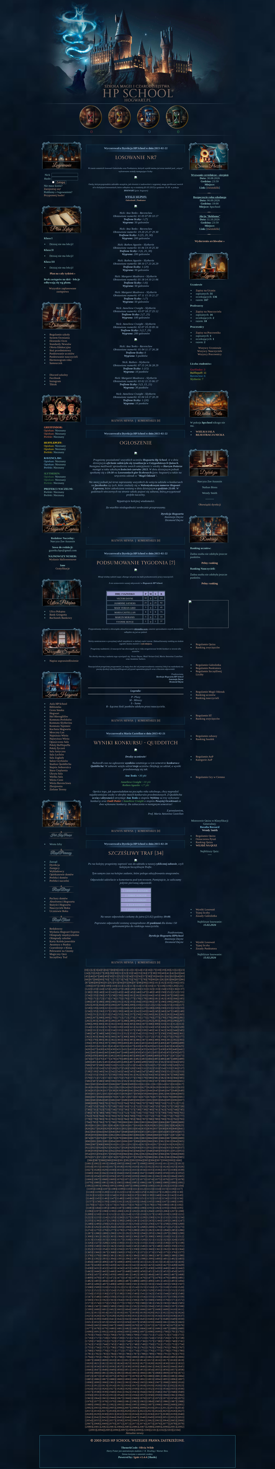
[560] (125, 1074)
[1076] (165, 1179)
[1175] (127, 1204)
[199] (169, 1001)
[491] (94, 1061)
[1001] (89, 1163)
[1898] (89, 1382)
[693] (156, 1100)
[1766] (173, 1347)
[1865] (134, 1372)
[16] (148, 969)
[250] (88, 1014)
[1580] (142, 1303)
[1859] (89, 1372)
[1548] (96, 1296)
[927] (119, 1147)
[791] (169, 1119)
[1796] (104, 1356)
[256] (125, 1014)
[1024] (165, 1166)
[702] (113, 1103)
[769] (131, 1115)
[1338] (180, 1242)
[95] (125, 982)
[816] (125, 1125)
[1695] (127, 1331)
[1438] (150, 1268)
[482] (138, 1058)
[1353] (96, 1249)
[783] (119, 1119)
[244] (150, 1011)
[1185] (104, 1207)
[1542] (150, 1293)
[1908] (165, 1382)
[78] (144, 979)
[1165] (149, 1201)
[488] (175, 1058)
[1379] (96, 1255)
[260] (150, 1014)
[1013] (180, 1163)
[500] (150, 1061)
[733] (107, 1109)
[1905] (142, 1382)
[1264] (112, 1226)
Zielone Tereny (58, 789)
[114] (138, 985)
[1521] (89, 1290)
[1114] (157, 1188)
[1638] (89, 1318)
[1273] (180, 1226)
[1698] (150, 1331)
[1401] (165, 1258)
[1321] (150, 1239)
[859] (94, 1134)
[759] (169, 1112)
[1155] (172, 1198)
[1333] (142, 1242)
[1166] (157, 1201)
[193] (131, 1001)
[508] (100, 1065)
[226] (138, 1008)
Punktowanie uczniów (61, 353)
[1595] (157, 1306)
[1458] (104, 1274)
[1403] (180, 1258)
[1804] (165, 1356)
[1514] (134, 1287)
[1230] (150, 1217)
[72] (115, 979)
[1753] (173, 1344)
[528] (125, 1068)
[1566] (134, 1299)
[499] (144, 1061)
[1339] (89, 1245)
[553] (181, 1071)
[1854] (150, 1369)
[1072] (134, 1179)
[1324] (173, 1239)
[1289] (104, 1233)
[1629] (119, 1315)
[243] (144, 1011)
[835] (144, 1128)
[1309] (157, 1236)
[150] (162, 992)
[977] (131, 1157)
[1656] (127, 1322)
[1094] (104, 1185)
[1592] (134, 1306)
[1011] (165, 1163)
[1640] (104, 1318)
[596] (150, 1080)
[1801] (142, 1356)
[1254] (134, 1223)
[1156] (179, 1198)
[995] (146, 1160)
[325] (156, 1027)
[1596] (165, 1306)
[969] (181, 1153)
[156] (100, 995)
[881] (131, 1138)
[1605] (134, 1309)
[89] (97, 982)
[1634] (157, 1315)
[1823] (112, 1363)
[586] (88, 1080)
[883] (144, 1138)
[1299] (180, 1233)
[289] (131, 1020)
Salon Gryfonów (58, 760)
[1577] (119, 1303)
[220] (100, 1008)
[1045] (127, 1172)
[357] (156, 1033)
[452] (150, 1052)
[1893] (150, 1379)
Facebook (54, 378)
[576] (125, 1077)
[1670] (134, 1325)
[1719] (112, 1337)
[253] (107, 1014)
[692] (150, 1100)
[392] (175, 1039)
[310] (162, 1023)
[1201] (126, 1211)
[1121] (112, 1192)
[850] (138, 1131)
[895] (119, 1141)
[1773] (127, 1350)
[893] (107, 1141)
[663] (169, 1093)
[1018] (119, 1166)
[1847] (96, 1369)
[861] (107, 1134)
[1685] (150, 1328)
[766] (113, 1115)
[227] (144, 1008)
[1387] (157, 1255)
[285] (107, 1020)
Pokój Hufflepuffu (59, 745)
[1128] (164, 1192)
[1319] (134, 1239)
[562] (138, 1074)
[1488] (134, 1280)
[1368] (112, 1252)
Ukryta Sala (56, 773)
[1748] (134, 1344)
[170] (88, 998)
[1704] (96, 1334)
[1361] (157, 1249)
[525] (107, 1068)
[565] (156, 1074)
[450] (138, 1052)
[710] (162, 1103)
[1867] (150, 1372)
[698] (88, 1103)
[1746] (119, 1344)
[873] (181, 1134)
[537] (181, 1068)
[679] (169, 1096)
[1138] (142, 1195)
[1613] (96, 1312)
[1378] (89, 1255)
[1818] (172, 1360)
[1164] (142, 1201)
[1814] (142, 1360)
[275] (144, 1017)
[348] (100, 1033)
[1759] (119, 1347)
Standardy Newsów (60, 344)
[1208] (180, 1211)
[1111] (135, 1188)
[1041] (96, 1172)
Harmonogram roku (60, 359)
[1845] (180, 1366)
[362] (88, 1036)
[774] (162, 1115)
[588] (100, 1080)
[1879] (142, 1375)
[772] (150, 1115)
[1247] (180, 1220)
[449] (131, 1052)
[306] (138, 1023)
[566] (162, 1074)
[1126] (149, 1192)
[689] (131, 1100)
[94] (120, 982)
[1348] (157, 1245)
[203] (94, 1004)
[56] (139, 976)
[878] (113, 1138)
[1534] (89, 1293)
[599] (169, 1080)
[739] (144, 1109)
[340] (150, 1030)
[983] (169, 1157)
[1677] (89, 1328)
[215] (169, 1004)
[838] (162, 1128)
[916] (150, 1144)
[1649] (173, 1318)
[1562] (104, 1299)
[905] (181, 1141)
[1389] (173, 1255)
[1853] (142, 1369)
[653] (107, 1093)
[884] (150, 1138)
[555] (94, 1074)
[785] (131, 1119)
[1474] (127, 1277)
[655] (119, 1093)
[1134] (112, 1195)
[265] (181, 1014)
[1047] (142, 1172)
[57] (144, 976)
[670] (113, 1096)
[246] (162, 1011)
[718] (113, 1106)
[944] (125, 1150)
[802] (138, 1122)
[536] (175, 1068)
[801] (131, 1122)
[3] (96, 969)
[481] (131, 1058)
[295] (169, 1020)
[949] (156, 1150)
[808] (175, 1122)
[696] (175, 1100)
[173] (107, 998)
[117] (156, 985)
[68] (96, 979)
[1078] (180, 1179)
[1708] (127, 1334)
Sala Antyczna (57, 751)
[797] (107, 1122)
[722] (138, 1106)
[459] (94, 1055)
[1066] (89, 1179)
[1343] (119, 1245)
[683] (94, 1100)
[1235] (89, 1220)
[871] (169, 1134)
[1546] (180, 1293)
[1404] (89, 1261)
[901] (156, 1141)
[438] (162, 1049)
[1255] (142, 1223)
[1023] (157, 1166)
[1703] (89, 1334)
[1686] (157, 1328)
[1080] (96, 1182)
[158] (113, 995)
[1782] (96, 1353)
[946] (138, 1150)
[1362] (165, 1249)
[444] (100, 1052)
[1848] (104, 1369)
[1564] (119, 1299)
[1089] (165, 1182)
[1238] (112, 1220)
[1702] (180, 1331)
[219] (94, 1008)
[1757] (104, 1347)
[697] (181, 1100)
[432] (125, 1049)
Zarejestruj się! (52, 188)
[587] (94, 1080)
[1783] (104, 1353)
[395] (94, 1042)
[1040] (89, 1172)
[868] (150, 1134)
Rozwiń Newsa (122, 421)
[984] (175, 1157)
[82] (163, 979)
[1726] (165, 1337)
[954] (88, 1153)
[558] (113, 1074)
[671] (119, 1096)
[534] (162, 1068)
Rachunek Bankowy (60, 617)
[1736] (142, 1341)
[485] (156, 1058)
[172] (100, 998)
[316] (100, 1027)
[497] (131, 1061)
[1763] (150, 1347)
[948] (150, 1150)
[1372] (142, 1252)
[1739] (165, 1341)
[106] (89, 985)
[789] (156, 1119)
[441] (181, 1049)
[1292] (127, 1233)
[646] (162, 1090)
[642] (138, 1090)
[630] (162, 1087)
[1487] (127, 1280)
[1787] (134, 1353)
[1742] (89, 1344)
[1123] (127, 1192)
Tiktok (53, 384)
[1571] (173, 1299)
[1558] (173, 1296)
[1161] (119, 1201)
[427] (94, 1049)
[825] (181, 1125)
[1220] (172, 1214)
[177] (131, 998)
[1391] (89, 1258)
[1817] (165, 1360)
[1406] (104, 1261)
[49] (106, 976)
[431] (119, 1049)
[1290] (112, 1233)
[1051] (173, 1172)
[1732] (112, 1341)
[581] (156, 1077)
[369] (131, 1036)
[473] (181, 1055)
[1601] (104, 1309)
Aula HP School (58, 703)
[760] (175, 1112)
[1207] (172, 1211)
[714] (88, 1106)
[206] (113, 1004)
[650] (88, 1093)
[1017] (112, 1166)
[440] (175, 1049)
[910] (113, 1144)
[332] (100, 1030)
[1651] (89, 1322)
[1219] (165, 1214)
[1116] (171, 1188)
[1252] (119, 1223)
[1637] (180, 1315)
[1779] (173, 1350)
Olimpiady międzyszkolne (64, 935)
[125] (107, 988)
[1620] (150, 1312)
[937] (181, 1147)
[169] (181, 995)
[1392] (96, 1258)
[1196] (89, 1211)
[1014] (89, 1166)
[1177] (142, 1204)
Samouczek (55, 363)
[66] (87, 979)
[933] (156, 1147)
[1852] (134, 1369)
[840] (175, 1128)
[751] (119, 1112)
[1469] (89, 1277)
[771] (144, 1115)
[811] (94, 1125)
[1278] (119, 1230)
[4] (99, 969)
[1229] (142, 1217)
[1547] (89, 1296)
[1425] (150, 1264)
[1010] (157, 1163)
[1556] (157, 1296)
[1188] (127, 1207)
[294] (162, 1020)
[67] (91, 979)
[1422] (127, 1264)
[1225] (112, 1217)
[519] (169, 1065)
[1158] (97, 1201)
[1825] (127, 1363)
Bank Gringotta (58, 614)
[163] (144, 995)
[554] (88, 1074)
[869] (156, 1134)
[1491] (157, 1280)
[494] (113, 1061)
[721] (131, 1106)
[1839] (134, 1366)
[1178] (149, 1204)
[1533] (180, 1290)
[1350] (173, 1245)
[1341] (104, 1245)
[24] (87, 973)
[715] (94, 1106)
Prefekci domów (58, 877)
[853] (156, 1131)
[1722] (134, 1337)
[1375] (165, 1252)
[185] (181, 998)
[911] (119, 1144)
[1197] (96, 1211)
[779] (94, 1119)
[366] (113, 1036)
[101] (156, 982)
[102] (162, 982)
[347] (94, 1033)
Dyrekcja (54, 864)
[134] (162, 988)
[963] (144, 1153)
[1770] (104, 1350)
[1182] (179, 1204)
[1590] (119, 1306)
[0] (86, 969)
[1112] (142, 1188)
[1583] (165, 1303)
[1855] (157, 1369)
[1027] (89, 1169)
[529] (131, 1068)
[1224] (104, 1217)
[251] (94, 1014)
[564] (150, 1074)
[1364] (180, 1249)
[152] (175, 992)
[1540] (134, 1293)
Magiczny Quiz (58, 954)
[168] (175, 995)
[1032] (127, 1169)
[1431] (96, 1268)
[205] (107, 1004)
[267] (94, 1017)
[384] (125, 1039)
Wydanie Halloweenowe (62, 559)
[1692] (104, 1331)
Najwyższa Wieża (59, 738)
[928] (125, 1147)
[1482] (89, 1280)
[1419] (104, 1264)
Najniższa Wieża (58, 735)
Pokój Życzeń (57, 748)
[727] (169, 1106)
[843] (94, 1131)
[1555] (150, 1296)
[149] (156, 992)
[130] (138, 988)
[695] (169, 1100)
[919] (169, 1144)
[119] (168, 985)
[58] (149, 976)
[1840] (142, 1366)
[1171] (97, 1204)
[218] (88, 1008)
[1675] (173, 1325)
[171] (94, 998)
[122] (88, 988)
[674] (138, 1096)
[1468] (180, 1274)
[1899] (96, 1382)
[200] (175, 1001)
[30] (115, 973)
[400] (125, 1042)
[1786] (127, 1353)
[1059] (134, 1176)
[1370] (127, 1252)
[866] (138, 1134)
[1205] (157, 1211)
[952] (175, 1150)
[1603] (119, 1309)
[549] (156, 1071)
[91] (106, 982)
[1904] (134, 1382)
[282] (88, 1020)
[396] (100, 1042)
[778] (88, 1119)
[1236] (96, 1220)
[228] (150, 1008)
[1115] (164, 1188)
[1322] (157, 1239)
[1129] (172, 1192)
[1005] (119, 1163)
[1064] (173, 1176)
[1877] (127, 1375)
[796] (100, 1122)
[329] (181, 1027)
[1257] (157, 1223)
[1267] (134, 1226)
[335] (119, 1030)
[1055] (104, 1176)
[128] (125, 988)
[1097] (127, 1185)
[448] (125, 1052)
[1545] (173, 1293)
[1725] (157, 1337)
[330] (88, 1030)
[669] (107, 1096)
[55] (134, 976)
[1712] (157, 1334)
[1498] (112, 1283)
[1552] (127, 1296)
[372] (150, 1036)
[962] (138, 1153)
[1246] (173, 1220)
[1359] (142, 1249)
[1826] (134, 1363)
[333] (107, 1030)
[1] (89, 969)
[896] (125, 1141)
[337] (131, 1030)
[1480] (173, 1277)
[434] (138, 1049)
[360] (175, 1033)
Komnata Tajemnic (60, 726)
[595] (144, 1080)
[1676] (180, 1325)
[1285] (173, 1230)
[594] (138, 1080)
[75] (129, 979)
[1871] (180, 1372)
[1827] (142, 1363)
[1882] (165, 1375)
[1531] (165, 1290)
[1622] (165, 1312)
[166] (162, 995)
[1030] (112, 1169)
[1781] (89, 1353)
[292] (150, 1020)
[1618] (134, 1312)
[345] (181, 1030)
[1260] (180, 1223)
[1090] (173, 1182)
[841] (181, 1128)
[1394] (112, 1258)
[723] (144, 1106)
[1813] (134, 1360)
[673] (131, 1096)
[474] (88, 1058)
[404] (150, 1042)
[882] (138, 1138)
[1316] (112, 1239)
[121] (180, 985)
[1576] (112, 1303)
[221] (107, 1008)
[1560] (89, 1299)
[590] (113, 1080)
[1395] (119, 1258)
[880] (125, 1138)
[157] (107, 995)
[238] (113, 1011)
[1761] (134, 1347)
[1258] (165, 1223)
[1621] (157, 1312)
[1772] (119, 1350)
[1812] (127, 1360)
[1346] (142, 1245)
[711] (169, 1103)
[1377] (180, 1252)
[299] (94, 1023)
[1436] (134, 1268)
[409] (181, 1042)
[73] (120, 979)
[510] (113, 1065)
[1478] (157, 1277)
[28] (106, 973)
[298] (88, 1023)
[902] (162, 1141)
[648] (175, 1090)
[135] (169, 988)
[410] (88, 1046)
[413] (106, 1046)
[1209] (89, 1214)
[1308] (150, 1236)
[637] (107, 1090)
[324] (150, 1027)
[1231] (157, 1217)
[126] (113, 988)
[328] (175, 1027)
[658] (138, 1093)
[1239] (119, 1220)
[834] (138, 1128)
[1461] (127, 1274)
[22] (177, 969)
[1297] (165, 1233)
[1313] (89, 1239)
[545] (131, 1071)
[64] (177, 976)
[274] (138, 1017)
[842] (88, 1131)
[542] (113, 1071)
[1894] (157, 1379)
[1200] (119, 1211)
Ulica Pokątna (57, 611)
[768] (125, 1115)
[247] (169, 1011)
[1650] (180, 1318)
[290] (138, 1020)
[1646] (150, 1318)
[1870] (173, 1372)
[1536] (104, 1293)
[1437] (142, 1268)
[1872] (89, 1375)
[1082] (112, 1182)
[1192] (157, 1207)
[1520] (180, 1287)
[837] (156, 1128)
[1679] (104, 1328)
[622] (113, 1087)
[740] (150, 1109)
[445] (107, 1052)
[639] (119, 1090)
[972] (100, 1157)
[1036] (157, 1169)
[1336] (165, 1242)
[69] (101, 979)
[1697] (142, 1331)
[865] (131, 1134)
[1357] (127, 1249)
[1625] (89, 1315)
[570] (88, 1077)
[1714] (172, 1334)
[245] (156, 1011)
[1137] (134, 1195)
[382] (113, 1039)
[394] (88, 1042)
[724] (150, 1106)
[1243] (150, 1220)
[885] (156, 1138)
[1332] (134, 1242)
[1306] (134, 1236)
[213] (156, 1004)
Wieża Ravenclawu (60, 783)
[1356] (119, 1249)
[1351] (180, 1245)
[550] (162, 1071)
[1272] (173, 1226)
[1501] (134, 1283)
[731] (94, 1109)
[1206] (165, 1211)
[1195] (179, 1207)
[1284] (165, 1230)
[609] (131, 1084)
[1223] (96, 1217)
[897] (131, 1141)
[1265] (119, 1226)
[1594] (150, 1306)
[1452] (157, 1271)
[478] (113, 1058)
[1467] (173, 1274)
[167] (169, 995)
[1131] (89, 1195)
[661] (156, 1093)
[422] (162, 1046)
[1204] (149, 1211)
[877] (107, 1138)
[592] (125, 1080)
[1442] (180, 1268)
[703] (119, 1103)
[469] (156, 1055)
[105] (181, 982)
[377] (181, 1036)
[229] (156, 1008)
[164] (150, 995)
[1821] (96, 1363)
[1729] (89, 1341)
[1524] (112, 1290)
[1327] (96, 1242)
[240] (125, 1011)
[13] (134, 969)
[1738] (157, 1341)
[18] (158, 969)
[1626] (96, 1315)
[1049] (157, 1172)
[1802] (150, 1356)
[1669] (127, 1325)
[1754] (180, 1344)
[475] (94, 1058)
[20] (168, 969)
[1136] (127, 1195)
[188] (100, 1001)
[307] (144, 1023)
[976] (125, 1157)
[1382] (119, 1255)
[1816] (157, 1360)
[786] (138, 1119)
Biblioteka (55, 706)
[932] (150, 1147)
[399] (119, 1042)
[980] (150, 1157)
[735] (119, 1109)
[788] (150, 1119)
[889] (181, 1138)
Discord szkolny (58, 374)
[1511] (111, 1287)
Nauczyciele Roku (59, 907)
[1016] (104, 1166)
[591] (119, 1080)
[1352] (89, 1249)
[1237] (104, 1220)
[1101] (157, 1185)
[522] (88, 1068)
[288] (125, 1020)
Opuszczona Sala (59, 741)
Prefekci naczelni (59, 880)
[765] (107, 1115)
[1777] (157, 1350)
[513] (131, 1065)
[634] (88, 1090)
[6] (106, 969)
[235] (94, 1011)
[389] (156, 1039)
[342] (162, 1030)
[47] (96, 976)
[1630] (127, 1315)
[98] (140, 982)
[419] (144, 1046)
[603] (94, 1084)
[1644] (134, 1318)
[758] (162, 1112)
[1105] (90, 1188)
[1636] (173, 1315)
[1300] (89, 1236)
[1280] (134, 1230)
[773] (156, 1115)
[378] (88, 1039)
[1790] (157, 1353)
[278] (162, 1017)
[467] (144, 1055)
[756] (150, 1112)
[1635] (165, 1315)
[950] (162, 1150)
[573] (107, 1077)
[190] (113, 1001)
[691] (144, 1100)
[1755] (89, 1347)
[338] (138, 1030)
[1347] (150, 1245)
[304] (125, 1023)
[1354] (104, 1249)
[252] (100, 1014)
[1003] (104, 1163)
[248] (175, 1011)
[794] (88, 1122)
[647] (169, 1090)
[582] (162, 1077)
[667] (94, 1096)
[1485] (112, 1280)
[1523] (104, 1290)
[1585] (180, 1303)
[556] (100, 1074)
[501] (156, 1061)
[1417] (89, 1264)
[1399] (150, 1258)
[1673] (157, 1325)
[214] (162, 1004)
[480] (125, 1058)
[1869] (165, 1372)
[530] (138, 1068)
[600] (175, 1080)
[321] (131, 1027)
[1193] (164, 1207)
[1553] (134, 1296)
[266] (88, 1017)
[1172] (104, 1204)
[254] (113, 1014)
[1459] (112, 1274)
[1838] (127, 1366)
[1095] (112, 1185)
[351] (119, 1033)
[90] (101, 982)
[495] (119, 1061)
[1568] (150, 1299)
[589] (107, 1080)
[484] (150, 1058)
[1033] (134, 1169)
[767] (119, 1115)
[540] (100, 1071)
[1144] (89, 1198)
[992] (128, 1160)
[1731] (104, 1341)
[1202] (134, 1211)
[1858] (180, 1369)
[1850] (119, 1369)
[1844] (173, 1366)
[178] (138, 998)
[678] (162, 1096)
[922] (88, 1147)
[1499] (119, 1283)
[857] (181, 1131)
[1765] (165, 1347)
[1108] (113, 1188)
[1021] (142, 1166)
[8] (113, 969)
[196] (150, 1001)
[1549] (104, 1296)
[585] (181, 1077)
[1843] (165, 1366)
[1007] (134, 1163)
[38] (153, 973)
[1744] (104, 1344)
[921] (181, 1144)
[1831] (173, 1363)
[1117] (179, 1188)
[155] (94, 995)
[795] (94, 1122)
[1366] (96, 1252)
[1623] (173, 1312)
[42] (172, 973)
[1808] (96, 1360)
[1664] (89, 1325)
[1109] (120, 1188)
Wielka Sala (56, 776)
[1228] (134, 1217)
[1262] (96, 1226)
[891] (94, 1141)
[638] (113, 1090)
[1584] (173, 1303)
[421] (156, 1046)
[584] (175, 1077)
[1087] (150, 1182)
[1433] (112, 1268)
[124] (100, 988)
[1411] (142, 1261)
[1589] (112, 1306)
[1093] (97, 1185)
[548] (150, 1071)
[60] (158, 976)
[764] (100, 1115)
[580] (150, 1077)
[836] (150, 1128)
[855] (169, 1131)
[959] (119, 1153)
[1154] (164, 1198)
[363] (94, 1036)
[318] (113, 1027)
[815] (119, 1125)
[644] (150, 1090)
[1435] (127, 1268)
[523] (94, 1068)
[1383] (127, 1255)
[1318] (127, 1239)
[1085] (134, 1182)
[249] (181, 1011)
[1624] (180, 1312)
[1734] (127, 1341)
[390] (162, 1039)
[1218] (157, 1214)
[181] (156, 998)
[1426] (157, 1264)
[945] (131, 1150)
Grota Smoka (56, 710)
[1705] (104, 1334)
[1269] (150, 1226)
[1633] (150, 1315)
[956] (100, 1153)
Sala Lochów (56, 754)
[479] (119, 1058)
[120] (174, 985)
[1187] (119, 1207)
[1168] (172, 1201)
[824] (175, 1125)
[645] (156, 1090)
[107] (95, 985)
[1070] (119, 1179)
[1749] (142, 1344)
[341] (156, 1030)
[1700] (165, 1331)
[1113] (149, 1188)
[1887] (104, 1379)
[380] (100, 1039)
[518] (162, 1065)
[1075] (157, 1179)
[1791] (165, 1353)
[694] (162, 1100)
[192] (125, 1001)
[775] (169, 1115)
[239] (119, 1011)
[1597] (173, 1306)
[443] (94, 1052)
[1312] (180, 1236)
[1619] (142, 1312)
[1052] (180, 1172)
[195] (144, 1001)
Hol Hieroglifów (58, 716)
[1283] (157, 1230)
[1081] (104, 1182)
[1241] (134, 1220)
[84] (172, 979)
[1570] (165, 1299)
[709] (156, 1103)
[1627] (104, 1315)
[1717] (96, 1337)
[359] (169, 1033)
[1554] (142, 1296)
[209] (131, 1004)
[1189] (134, 1207)
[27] (101, 973)
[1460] (119, 1274)
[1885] (89, 1379)
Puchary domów (58, 898)
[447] (119, 1052)
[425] (181, 1046)
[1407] (112, 1261)
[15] (144, 969)
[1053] (89, 1176)
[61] (163, 976)
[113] (132, 985)
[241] (131, 1011)
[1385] (142, 1255)
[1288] (96, 1233)
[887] (169, 1138)
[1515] (142, 1287)
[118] (162, 985)
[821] (156, 1125)
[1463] (142, 1274)
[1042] (104, 1172)
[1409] (127, 1261)
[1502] (142, 1283)
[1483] (96, 1280)
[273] (131, 1017)
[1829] (157, 1363)
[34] (134, 973)
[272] (125, 1017)
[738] (138, 1109)
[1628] (112, 1315)
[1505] (165, 1283)
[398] (113, 1042)
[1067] (96, 1179)
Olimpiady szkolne (60, 938)
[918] (162, 1144)
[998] (165, 1160)
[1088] (157, 1182)
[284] (100, 1020)
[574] (113, 1077)
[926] (113, 1147)
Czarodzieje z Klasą (60, 947)
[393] (181, 1039)
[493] (107, 1061)
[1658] (142, 1322)
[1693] (112, 1331)
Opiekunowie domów (61, 874)
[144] (125, 992)
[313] (181, 1023)
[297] (181, 1020)
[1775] (142, 1350)
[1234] (180, 1217)
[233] (181, 1008)
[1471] (104, 1277)
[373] (156, 1036)
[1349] (165, 1245)
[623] (119, 1087)
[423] (169, 1046)
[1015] (96, 1166)
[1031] (119, 1169)
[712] (175, 1103)
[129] (131, 988)
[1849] (112, 1369)
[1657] (134, 1322)
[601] (181, 1080)
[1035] (150, 1169)
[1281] (142, 1230)
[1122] (119, 1192)
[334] (113, 1030)
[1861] (104, 1372)
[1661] (165, 1322)
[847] (119, 1131)
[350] (113, 1033)
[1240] (127, 1220)
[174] (113, 998)
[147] (144, 992)
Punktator (141, 200)
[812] (100, 1125)
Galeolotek (130, 200)
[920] (175, 1144)
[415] (119, 1046)
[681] (181, 1096)
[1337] (173, 1242)
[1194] (172, 1207)
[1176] (134, 1204)
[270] (113, 1017)
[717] (107, 1106)
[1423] (134, 1264)
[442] (88, 1052)
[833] (131, 1128)
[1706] (112, 1334)
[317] (107, 1027)
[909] (107, 1144)
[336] (125, 1030)
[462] (113, 1055)
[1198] (104, 1211)
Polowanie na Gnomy (61, 950)
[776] (175, 1115)
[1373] (150, 1252)
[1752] (165, 1344)
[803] (144, 1122)
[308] (150, 1023)
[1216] (142, 1214)
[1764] (157, 1347)
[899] (144, 1141)
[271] (119, 1017)
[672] (125, 1096)
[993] (134, 1160)
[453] (156, 1052)
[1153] (157, 1198)
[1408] (119, 1261)
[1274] (89, 1230)
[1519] (172, 1287)
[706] (138, 1103)
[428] (100, 1049)
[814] (113, 1125)
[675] (144, 1096)
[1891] (134, 1379)
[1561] (96, 1299)
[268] (100, 1017)
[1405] (96, 1261)
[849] (131, 1131)
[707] (144, 1103)
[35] (139, 973)
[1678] (96, 1328)
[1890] (127, 1379)
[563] (144, 1074)
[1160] (112, 1201)
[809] (181, 1122)
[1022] (150, 1166)
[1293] (134, 1233)
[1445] (104, 1271)
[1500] (127, 1283)
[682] (88, 1100)
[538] (88, 1071)
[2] (93, 969)
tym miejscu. (146, 644)
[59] (153, 976)
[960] (125, 1153)
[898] (138, 1141)
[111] (120, 985)
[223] (119, 1008)
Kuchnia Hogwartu (60, 729)
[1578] (127, 1303)
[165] (156, 995)
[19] (163, 969)
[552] (175, 1071)
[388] (150, 1039)
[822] (162, 1125)
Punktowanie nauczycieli (63, 356)
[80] (153, 979)
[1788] (142, 1353)
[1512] (119, 1287)
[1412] (150, 1261)
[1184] (97, 1207)
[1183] (89, 1207)
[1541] (142, 1293)
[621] (107, 1087)
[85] (177, 979)
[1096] (119, 1185)
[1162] (127, 1201)
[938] (88, 1150)
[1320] (142, 1239)
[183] (169, 998)
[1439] (157, 1268)
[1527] (134, 1290)
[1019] (127, 1166)
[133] (156, 988)
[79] (149, 979)
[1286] (180, 1230)
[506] (88, 1065)
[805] (156, 1122)
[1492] (165, 1280)
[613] (156, 1084)
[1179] (157, 1204)
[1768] (89, 1350)
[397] (107, 1042)
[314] (88, 1027)
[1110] (127, 1188)
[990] (115, 1160)
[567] (169, 1074)
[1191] (149, 1207)
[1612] (89, 1312)
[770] (138, 1115)
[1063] (165, 1176)
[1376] (173, 1252)
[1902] (119, 1382)
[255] (119, 1014)
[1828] (150, 1363)
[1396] (127, 1258)
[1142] (172, 1195)
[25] (91, 973)
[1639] (96, 1318)
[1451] (150, 1271)
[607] (119, 1084)
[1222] (89, 1217)
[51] (115, 976)
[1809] (104, 1360)
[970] (88, 1157)
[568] (175, 1074)
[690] (138, 1100)
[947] (144, 1150)
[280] (175, 1017)
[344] (175, 1030)
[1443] (89, 1271)
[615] (169, 1084)
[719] (119, 1106)
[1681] (119, 1328)
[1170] (89, 1204)
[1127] (157, 1192)
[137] (181, 988)
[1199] (111, 1211)
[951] (169, 1150)
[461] (107, 1055)
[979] (144, 1157)
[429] (107, 1049)
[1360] (150, 1249)
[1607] (150, 1309)
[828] (100, 1128)
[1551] (119, 1296)
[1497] (104, 1283)
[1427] (165, 1264)
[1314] (96, 1239)
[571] (94, 1077)
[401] (131, 1042)
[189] (107, 1001)
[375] (169, 1036)
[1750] (150, 1344)
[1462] (134, 1274)
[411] (94, 1046)
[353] (131, 1033)
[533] (156, 1068)
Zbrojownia (56, 786)
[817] (131, 1125)
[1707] (119, 1334)
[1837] (119, 1366)
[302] (113, 1023)
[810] (88, 1125)
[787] (144, 1119)
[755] (144, 1112)
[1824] (119, 1363)
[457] (181, 1052)
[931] (144, 1147)
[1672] (150, 1325)
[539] (94, 1071)
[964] (150, 1153)
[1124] (134, 1192)
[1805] (173, 1356)
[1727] (173, 1337)
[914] (137, 1144)
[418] (137, 1046)
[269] (107, 1017)
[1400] (157, 1258)
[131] (144, 988)
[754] (138, 1112)
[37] (149, 973)
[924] (100, 1147)
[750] (113, 1112)
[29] (110, 973)
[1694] (119, 1331)
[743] (169, 1109)
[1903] (127, 1382)
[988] (103, 1160)
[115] (144, 985)
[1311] (172, 1236)
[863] (119, 1134)
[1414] (165, 1261)
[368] (125, 1036)
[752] (125, 1112)
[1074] (150, 1179)
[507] (94, 1065)
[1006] (127, 1163)
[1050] (165, 1172)
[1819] (180, 1360)
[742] (162, 1109)
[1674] (165, 1325)
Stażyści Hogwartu (60, 904)
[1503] (150, 1283)
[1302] (104, 1236)
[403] (144, 1042)
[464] (125, 1055)
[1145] (97, 1198)
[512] (125, 1065)
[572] (100, 1077)
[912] (125, 1144)
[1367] (104, 1252)
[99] (144, 982)
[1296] (157, 1233)
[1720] (119, 1337)
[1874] (104, 1375)
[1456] (89, 1274)
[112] (126, 985)
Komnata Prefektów (60, 719)
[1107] (105, 1188)
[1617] (127, 1312)
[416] (125, 1046)
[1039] (180, 1169)
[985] (181, 1157)
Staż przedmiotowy (60, 350)
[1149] (127, 1198)
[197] (156, 1001)
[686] (113, 1100)
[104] (175, 982)
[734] (113, 1109)
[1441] (173, 1268)
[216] (175, 1004)
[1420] (112, 1264)
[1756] (96, 1347)
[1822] (104, 1363)
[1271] (165, 1226)
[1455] (180, 1271)
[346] (88, 1033)
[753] (131, 1112)
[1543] (157, 1293)
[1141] (164, 1195)
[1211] (104, 1214)
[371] (144, 1036)
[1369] (119, 1252)
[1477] (150, 1277)
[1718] (104, 1337)
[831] (119, 1128)
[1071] (127, 1179)
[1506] (173, 1283)
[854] (162, 1131)
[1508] (89, 1287)
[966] (162, 1153)
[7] (109, 969)
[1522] (96, 1290)
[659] (144, 1093)
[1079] (89, 1182)
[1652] (96, 1322)
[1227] (127, 1217)
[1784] (112, 1353)
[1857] (173, 1369)
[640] (125, 1090)
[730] (88, 1109)
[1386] (150, 1255)
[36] (144, 973)
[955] (94, 1153)
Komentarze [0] (149, 421)
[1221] (180, 1214)
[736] (125, 1109)
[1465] (157, 1274)
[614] (162, 1084)
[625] (131, 1087)
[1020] (134, 1166)
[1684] (142, 1328)
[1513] (127, 1287)
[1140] (157, 1195)
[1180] (164, 1204)
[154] (88, 995)
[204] (100, 1004)
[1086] (142, 1182)
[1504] (157, 1283)
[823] (169, 1125)
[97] (135, 982)
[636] (100, 1090)
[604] (100, 1084)
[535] (169, 1068)
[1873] (96, 1375)
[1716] (89, 1337)
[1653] (104, 1322)
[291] (144, 1020)
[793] (181, 1119)
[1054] (96, 1176)
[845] (107, 1131)
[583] (169, 1077)
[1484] (104, 1280)
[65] (182, 976)
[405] (156, 1042)
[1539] (127, 1293)
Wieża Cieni (56, 779)
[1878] (134, 1375)
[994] (140, 1160)
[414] (113, 1046)
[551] (169, 1071)
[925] (107, 1147)
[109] (107, 985)
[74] (125, 979)
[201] (181, 1001)
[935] (169, 1147)
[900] (150, 1141)
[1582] (157, 1303)
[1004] (112, 1163)
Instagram (55, 381)
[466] (138, 1055)
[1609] (165, 1309)
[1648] (165, 1318)
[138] (88, 992)
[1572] (180, 1299)
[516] (150, 1065)
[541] (107, 1071)
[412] (100, 1046)
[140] (100, 992)
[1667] (112, 1325)
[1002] (96, 1163)
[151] (169, 992)
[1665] (96, 1325)
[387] (144, 1039)
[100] (150, 982)
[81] (158, 979)
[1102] (165, 1185)
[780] (100, 1119)
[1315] (104, 1239)
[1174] (119, 1204)
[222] (113, 1008)
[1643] (127, 1318)
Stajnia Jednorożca (60, 767)
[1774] (134, 1350)
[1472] (112, 1277)
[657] (131, 1093)
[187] (94, 1001)
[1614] (104, 1312)
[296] (175, 1020)
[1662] (173, 1322)
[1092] (89, 1185)
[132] (150, 988)
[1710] (142, 1334)
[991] (121, 1160)
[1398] (142, 1258)
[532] (150, 1068)
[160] (125, 995)
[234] (88, 1011)
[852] (150, 1131)
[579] (144, 1077)
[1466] (165, 1274)
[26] (96, 973)
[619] (94, 1087)
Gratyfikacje (63, 568)
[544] (125, 1071)
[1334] (150, 1242)
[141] (107, 992)
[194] (138, 1001)
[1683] (134, 1328)
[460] (100, 1055)
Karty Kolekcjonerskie (62, 941)
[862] (113, 1134)
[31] (120, 973)
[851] (144, 1131)
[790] (162, 1119)
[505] (181, 1061)
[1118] (89, 1192)
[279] (169, 1017)
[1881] (157, 1375)
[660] (150, 1093)
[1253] (127, 1223)
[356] (150, 1033)
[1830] (165, 1363)
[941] (107, 1150)
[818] (137, 1125)
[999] (171, 1160)
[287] (119, 1020)
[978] (138, 1157)
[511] (119, 1065)
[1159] (104, 1201)
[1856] (165, 1369)
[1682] (127, 1328)
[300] (100, 1023)
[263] (169, 1014)
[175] (119, 998)
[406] (162, 1042)
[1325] (180, 1239)
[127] (119, 988)
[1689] (180, 1328)
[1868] (157, 1372)
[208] (125, 1004)
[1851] (127, 1369)
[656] (125, 1093)
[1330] (119, 1242)
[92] (111, 982)
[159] (119, 995)
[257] (131, 1014)
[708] (150, 1103)
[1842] (157, 1366)
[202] (88, 1004)
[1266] (127, 1226)
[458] (88, 1055)
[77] (139, 979)
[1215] (134, 1214)
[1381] (112, 1255)
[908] (100, 1144)
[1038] (173, 1169)
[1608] (157, 1309)
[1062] (157, 1176)
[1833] (89, 1366)
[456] (175, 1052)
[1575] (104, 1303)
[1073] (142, 1179)
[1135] (119, 1195)
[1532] (173, 1290)
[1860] (96, 1372)
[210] (138, 1004)
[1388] (165, 1255)
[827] (94, 1128)
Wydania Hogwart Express (64, 931)
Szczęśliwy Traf (58, 957)
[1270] (157, 1226)
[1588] (104, 1306)
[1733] (119, 1341)
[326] (162, 1027)
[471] (169, 1055)
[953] (181, 1150)
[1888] (112, 1379)
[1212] (111, 1214)
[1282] (150, 1230)
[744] (175, 1109)
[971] (94, 1157)
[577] (131, 1077)
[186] (88, 1001)
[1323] (165, 1239)
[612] (150, 1084)
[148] (150, 992)
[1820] (89, 1363)
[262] (162, 1014)
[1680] (112, 1328)
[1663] (180, 1322)
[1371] (134, 1252)
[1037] (165, 1169)
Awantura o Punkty (60, 944)
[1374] (157, 1252)
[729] (181, 1106)
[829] (107, 1128)
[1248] (89, 1223)
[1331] (127, 1242)
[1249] (96, 1223)
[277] (156, 1017)
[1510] (104, 1287)
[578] (138, 1077)
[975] (119, 1157)
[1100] (150, 1185)
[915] (144, 1144)
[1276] (104, 1230)
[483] (144, 1058)
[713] (181, 1103)
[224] (125, 1008)
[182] (162, 998)
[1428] (173, 1264)
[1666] (104, 1325)
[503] (169, 1061)
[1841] (150, 1366)
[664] (175, 1093)
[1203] (142, 1211)
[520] (175, 1065)
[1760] (127, 1347)
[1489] (142, 1280)
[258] (138, 1014)
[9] (116, 969)
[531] (144, 1068)
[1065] (180, 1176)
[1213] (119, 1214)
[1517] (157, 1287)
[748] (100, 1112)
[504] (175, 1061)
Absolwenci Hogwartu (62, 901)
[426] (88, 1049)
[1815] (150, 1360)
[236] (100, 1011)
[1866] (142, 1372)
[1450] (142, 1271)
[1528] (142, 1290)
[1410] (134, 1261)
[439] (169, 1049)
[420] (150, 1046)
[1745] (112, 1344)
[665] (181, 1093)
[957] (107, 1153)
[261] (156, 1014)
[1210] (96, 1214)
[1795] (96, 1356)
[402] (138, 1042)
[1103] (172, 1185)
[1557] (165, 1296)
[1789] (150, 1353)
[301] (107, 1023)
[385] (131, 1039)
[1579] (134, 1303)
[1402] (173, 1258)
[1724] (150, 1337)
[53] (125, 976)
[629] (156, 1087)
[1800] (134, 1356)
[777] (181, 1115)
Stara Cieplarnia (58, 770)
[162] (138, 995)
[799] (119, 1122)
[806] (162, 1122)
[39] (158, 973)
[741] (156, 1109)
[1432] (104, 1268)
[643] (144, 1090)
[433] (131, 1049)
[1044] (119, 1172)
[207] (119, 1004)
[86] (182, 979)
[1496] (96, 1283)
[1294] (142, 1233)
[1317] (119, 1239)
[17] (153, 969)
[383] (119, 1039)
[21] (172, 969)
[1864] (127, 1372)
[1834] (96, 1366)
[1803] (157, 1356)
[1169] (179, 1201)
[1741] (180, 1341)
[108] (101, 985)
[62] (168, 976)
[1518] (165, 1287)
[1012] (172, 1163)
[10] (120, 969)
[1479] (165, 1277)
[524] (100, 1068)
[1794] (89, 1356)
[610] (138, 1084)
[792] (175, 1119)
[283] (94, 1020)
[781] (107, 1119)
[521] (181, 1065)
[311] (169, 1023)
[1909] (173, 1382)
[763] (94, 1115)
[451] (144, 1052)
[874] (88, 1138)
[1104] (180, 1185)
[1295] (150, 1233)
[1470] (96, 1277)
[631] (169, 1087)
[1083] (119, 1182)
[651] (94, 1093)
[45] (87, 976)
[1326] (89, 1242)
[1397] (134, 1258)
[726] (162, 1106)
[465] (131, 1055)
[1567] (142, 1299)
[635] (94, 1090)
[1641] (112, 1318)
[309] (156, 1023)
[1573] (89, 1303)
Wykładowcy (56, 871)
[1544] (165, 1293)
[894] (113, 1141)
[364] (100, 1036)
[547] (144, 1071)
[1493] (173, 1280)
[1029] (104, 1169)
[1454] (173, 1271)
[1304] (119, 1236)
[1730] (96, 1341)
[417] (131, 1046)
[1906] (150, 1382)
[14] (139, 969)
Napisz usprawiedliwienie (64, 660)
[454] (162, 1052)
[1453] (165, 1271)
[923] (94, 1147)
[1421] (119, 1264)
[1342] (112, 1245)
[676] (150, 1096)
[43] (177, 973)
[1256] (150, 1223)
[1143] (179, 1195)
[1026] (180, 1166)
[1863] (119, 1372)
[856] (175, 1131)
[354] (138, 1033)
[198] (162, 1001)
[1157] (89, 1201)
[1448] (127, 1271)
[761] (181, 1112)
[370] (138, 1036)
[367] (119, 1036)
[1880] (150, 1375)
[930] (138, 1147)
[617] (181, 1084)
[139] (94, 992)
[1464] (150, 1274)
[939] (94, 1150)
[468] (150, 1055)
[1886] (96, 1379)
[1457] (96, 1274)
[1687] (165, 1328)
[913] (131, 1144)
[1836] (112, 1366)
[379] (94, 1039)
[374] (162, 1036)
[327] (169, 1027)
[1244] (157, 1220)
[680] (175, 1096)
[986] (90, 1160)
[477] (107, 1058)
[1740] (173, 1341)
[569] (181, 1074)
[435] (144, 1049)
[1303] (112, 1236)
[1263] (104, 1226)
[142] (113, 992)
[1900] (104, 1382)
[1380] (104, 1255)
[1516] (150, 1287)
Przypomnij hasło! (54, 195)
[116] (150, 985)
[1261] (89, 1226)
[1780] (180, 1350)
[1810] (112, 1360)
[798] (113, 1122)
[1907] (157, 1382)
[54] (129, 976)
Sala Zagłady (56, 757)
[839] (169, 1128)
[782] (113, 1119)
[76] (134, 979)
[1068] (104, 1179)
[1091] (180, 1182)
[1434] (119, 1268)
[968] (175, 1153)
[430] (113, 1049)
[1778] (165, 1350)
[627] (144, 1087)
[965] (156, 1153)
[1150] (134, 1198)
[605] (107, 1084)
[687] (119, 1100)
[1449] (134, 1271)
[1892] (142, 1379)
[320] (125, 1027)
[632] (175, 1087)
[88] (92, 982)
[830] (113, 1128)
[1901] (112, 1382)
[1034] (142, 1169)
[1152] (149, 1198)
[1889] (119, 1379)
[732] (100, 1109)
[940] (100, 1150)
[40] (163, 973)
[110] (114, 985)
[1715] (180, 1334)
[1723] (142, 1337)
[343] (169, 1030)
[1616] (119, 1312)
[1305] (127, 1236)
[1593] (142, 1306)
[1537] (112, 1293)
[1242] (142, 1220)
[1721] (127, 1337)
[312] (175, 1023)
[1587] (96, 1306)
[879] (119, 1138)
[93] (116, 982)
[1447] (119, 1271)
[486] (162, 1058)
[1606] (142, 1309)
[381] (107, 1039)
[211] (144, 1004)
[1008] (142, 1163)
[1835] (104, 1366)
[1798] (119, 1356)
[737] (131, 1109)
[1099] (142, 1185)
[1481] (180, 1277)
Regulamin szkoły (59, 334)
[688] (125, 1100)
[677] (156, 1096)
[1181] (172, 1204)
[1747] (127, 1344)
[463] (119, 1055)
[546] (138, 1071)
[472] (175, 1055)
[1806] (180, 1356)
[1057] (119, 1176)
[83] (168, 979)
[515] (144, 1065)
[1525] (119, 1290)
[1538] (119, 1293)
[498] (138, 1061)
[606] (113, 1084)
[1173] (112, 1204)
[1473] (119, 1277)
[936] (175, 1147)
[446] (113, 1052)
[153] (181, 992)
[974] (113, 1157)
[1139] (149, 1195)
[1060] (142, 1176)
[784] (125, 1119)
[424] (175, 1046)
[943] (119, 1150)
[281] (181, 1017)
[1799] (127, 1356)
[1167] (164, 1201)
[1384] (134, 1255)
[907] (94, 1144)
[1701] (173, 1331)
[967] (169, 1153)
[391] (169, 1039)
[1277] (112, 1230)
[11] (125, 969)
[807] (169, 1122)
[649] (181, 1090)
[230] (162, 1008)
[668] (100, 1096)
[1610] (173, 1309)
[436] (150, 1049)
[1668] (119, 1325)
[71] (110, 979)
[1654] (112, 1322)
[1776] (150, 1350)
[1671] (142, 1325)
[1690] (89, 1331)
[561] (131, 1074)
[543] (119, 1071)
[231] (169, 1008)
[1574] (96, 1303)
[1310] (165, 1236)
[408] (175, 1042)
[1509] (96, 1287)
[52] (120, 976)
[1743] (96, 1344)
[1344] (127, 1245)
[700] (100, 1103)
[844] (100, 1131)
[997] (159, 1160)
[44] (182, 973)
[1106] (98, 1188)
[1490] (150, 1280)
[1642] (119, 1318)
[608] (125, 1084)
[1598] (180, 1306)
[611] (144, 1084)
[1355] (112, 1249)
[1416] (180, 1261)
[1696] (134, 1331)
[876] (100, 1138)
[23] (182, 969)
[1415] (172, 1261)
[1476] (142, 1277)
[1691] (96, 1331)
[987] (97, 1160)
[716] (100, 1106)
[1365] (89, 1252)
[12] (129, 969)
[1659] (150, 1322)
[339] (144, 1030)
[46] (91, 976)
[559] (119, 1074)
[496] (125, 1061)
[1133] (104, 1195)
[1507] (180, 1283)
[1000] (178, 1160)
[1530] (157, 1290)
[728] (175, 1106)
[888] (175, 1138)
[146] (138, 992)
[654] (113, 1093)
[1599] (89, 1309)
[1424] (142, 1264)
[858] (88, 1134)
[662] (162, 1093)
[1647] (157, 1318)
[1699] (157, 1331)
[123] (94, 988)
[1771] (112, 1350)
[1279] (127, 1230)
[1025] (173, 1166)
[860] (100, 1134)
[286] (113, 1020)
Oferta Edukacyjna (60, 347)
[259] (144, 1014)
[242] (138, 1011)
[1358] (134, 1249)
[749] (107, 1112)
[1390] (180, 1255)
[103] (169, 982)
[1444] (96, 1271)
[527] (119, 1068)
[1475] (134, 1277)
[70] (106, 979)
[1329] (112, 1242)
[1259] (173, 1223)
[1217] (150, 1214)
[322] (138, 1027)
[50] (110, 976)
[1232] (165, 1217)
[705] (131, 1103)
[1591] (127, 1306)
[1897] (180, 1379)
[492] (100, 1061)
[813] (106, 1125)
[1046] (134, 1172)
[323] (144, 1027)
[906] (88, 1144)
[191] (119, 1001)
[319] (119, 1027)
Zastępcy (54, 868)
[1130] (179, 1192)
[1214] (127, 1214)
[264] (175, 1014)
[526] (113, 1068)
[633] (181, 1087)
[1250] (104, 1223)
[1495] (89, 1283)
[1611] (180, 1309)
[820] (150, 1125)
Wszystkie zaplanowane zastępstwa (62, 290)
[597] (156, 1080)
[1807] (89, 1360)
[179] (144, 998)
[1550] (112, 1296)
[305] (131, 1023)
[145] (131, 992)
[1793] (180, 1353)
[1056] (112, 1176)
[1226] (119, 1217)
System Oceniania (59, 337)
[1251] (112, 1223)
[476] (100, 1058)
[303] (119, 1023)
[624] (125, 1087)
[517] (156, 1065)
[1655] (119, 1322)
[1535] (96, 1293)
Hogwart (54, 713)
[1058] (127, 1176)
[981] (156, 1157)
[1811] (119, 1360)
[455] (169, 1052)
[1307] (142, 1236)
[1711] (150, 1334)
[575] (119, 1077)
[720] (125, 1106)
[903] (169, 1141)
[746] (88, 1112)
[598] (162, 1080)
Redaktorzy (56, 928)
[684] (100, 1100)
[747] (94, 1112)
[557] (107, 1074)
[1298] (173, 1233)
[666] (88, 1096)
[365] (107, 1036)
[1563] (112, 1299)
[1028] (96, 1169)
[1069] (112, 1179)
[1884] (180, 1375)
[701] (107, 1103)
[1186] (112, 1207)
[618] (88, 1087)
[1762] (142, 1347)
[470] (162, 1055)
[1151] (142, 1198)
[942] (113, 1150)
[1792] (173, 1353)
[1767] (180, 1347)
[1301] (96, 1236)
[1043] (112, 1172)
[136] (175, 988)
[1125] (142, 1192)
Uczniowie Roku (58, 911)
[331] (94, 1030)
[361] (181, 1033)
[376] (175, 1036)
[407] (169, 1042)
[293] (156, 1020)
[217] (181, 1004)
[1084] (127, 1182)
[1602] (112, 1309)
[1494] (180, 1280)
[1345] (134, 1245)
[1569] (157, 1299)
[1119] (97, 1192)
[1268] (142, 1226)
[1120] (104, 1192)
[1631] (134, 1315)
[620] (100, 1087)
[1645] (142, 1318)
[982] (162, 1157)
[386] (138, 1039)
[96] (130, 982)
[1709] (134, 1334)
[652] (100, 1093)
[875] (94, 1138)
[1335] (157, 1242)
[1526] (127, 1290)
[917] (156, 1144)
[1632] (142, 1315)
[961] (131, 1153)
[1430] (89, 1268)
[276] (150, 1017)
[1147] (112, 1198)
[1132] (97, 1195)
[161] (131, 995)
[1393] (104, 1258)
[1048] (150, 1172)
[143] (119, 992)
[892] (100, 1141)
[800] (125, 1122)
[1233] (173, 1217)
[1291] (119, 1233)
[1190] (142, 1207)
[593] (131, 1080)
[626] (138, 1087)
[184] (175, 998)
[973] (107, 1157)
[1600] (96, 1309)
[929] (131, 1147)
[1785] (119, 1353)
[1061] (150, 1176)
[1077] (173, 1179)
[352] (125, 1033)
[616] (175, 1084)
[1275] (96, 1230)
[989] (109, 1160)
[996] (152, 1160)
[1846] (89, 1369)
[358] (162, 1033)
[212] (150, 1004)
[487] (169, 1058)
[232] (175, 1008)
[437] (156, 1049)
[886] (162, 1138)
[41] (168, 973)
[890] (88, 1141)
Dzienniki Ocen (58, 340)
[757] (156, 1112)
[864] (125, 1134)
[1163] (134, 1201)
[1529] (150, 1290)
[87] (87, 982)
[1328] (104, 1242)
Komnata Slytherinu (60, 722)
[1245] (165, 1220)
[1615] (112, 1312)
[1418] (96, 1264)
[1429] (180, 1264)
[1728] (180, 1337)
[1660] (157, 1322)
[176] (125, 998)
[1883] (173, 1375)
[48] (101, 976)
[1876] (119, 1375)
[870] (162, 1134)
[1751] (157, 1344)
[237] (107, 1011)
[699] (94, 1103)
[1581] (150, 1303)
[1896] (173, 1379)
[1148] (119, 1198)
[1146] (104, 1198)
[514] (137, 1065)
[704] (125, 1103)
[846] (113, 1131)
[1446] (112, 1271)
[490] (88, 1061)
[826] (88, 1128)
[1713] (165, 1334)
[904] (175, 1141)
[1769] (96, 1350)
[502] (162, 1061)
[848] (125, 1131)
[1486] (119, 1280)
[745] (181, 1109)
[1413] (157, 1261)
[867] (144, 1134)
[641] (131, 1090)
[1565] (127, 1299)
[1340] (96, 1245)
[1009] (150, 1163)
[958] (113, 1153)
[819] (144, 1125)
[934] (162, 1147)
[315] (94, 1027)
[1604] (127, 1309)
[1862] (112, 1372)
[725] (156, 1106)
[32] (125, 973)
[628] (150, 1087)
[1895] (165, 1379)
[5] (103, 969)
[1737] (150, 1341)
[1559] (180, 1296)
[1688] (173, 1328)
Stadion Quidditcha (60, 764)
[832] (125, 1128)
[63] (172, 976)
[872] (175, 1134)
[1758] (112, 1347)
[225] (131, 1008)
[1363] (173, 1249)
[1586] (89, 1306)
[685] (107, 1100)
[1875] (112, 1375)
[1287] (89, 1233)
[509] (107, 1065)
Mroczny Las (56, 732)
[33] (129, 973)
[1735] (134, 1341)
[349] (107, 1033)
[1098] (135, 1185)
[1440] (165, 1268)
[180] (150, 998)
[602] (88, 1084)
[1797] (112, 1356)
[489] (181, 1058)
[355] (144, 1033)
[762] (88, 1115)
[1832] (180, 1363)
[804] (150, 1122)
